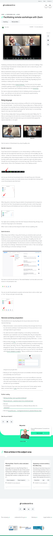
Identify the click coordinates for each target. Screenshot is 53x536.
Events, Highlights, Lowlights (14, 351)
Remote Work (15, 21)
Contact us (49, 1)
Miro (14, 341)
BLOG (18, 14)
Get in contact (40, 433)
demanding (35, 88)
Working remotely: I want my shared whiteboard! (14, 398)
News (44, 1)
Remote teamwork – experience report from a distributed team (18, 400)
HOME (2, 14)
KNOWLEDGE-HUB (10, 14)
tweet (15, 388)
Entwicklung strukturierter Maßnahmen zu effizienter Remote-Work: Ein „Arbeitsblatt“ (20, 406)
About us (40, 1)
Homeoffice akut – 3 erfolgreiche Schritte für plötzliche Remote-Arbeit (24, 410)
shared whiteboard (20, 84)
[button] (5, 519)
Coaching (5, 21)
